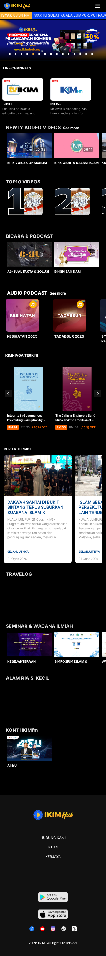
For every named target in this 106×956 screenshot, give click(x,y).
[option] (29, 148)
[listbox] (53, 147)
